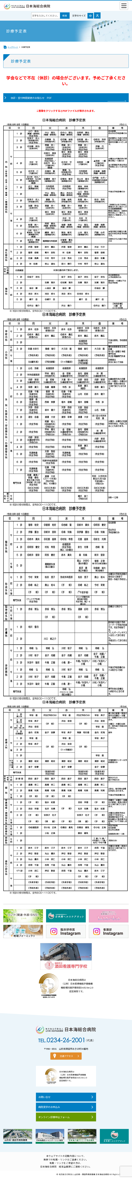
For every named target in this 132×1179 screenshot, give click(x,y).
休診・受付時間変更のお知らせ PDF (31, 98)
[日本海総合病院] (27, 8)
